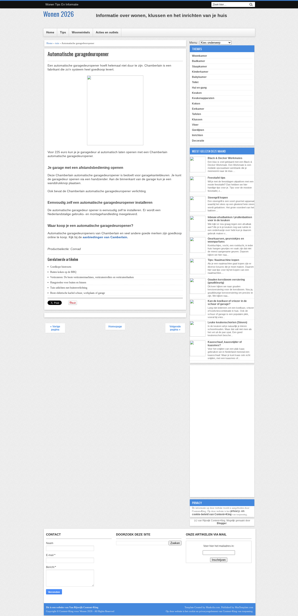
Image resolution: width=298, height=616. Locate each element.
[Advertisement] (222, 430)
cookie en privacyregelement (203, 611)
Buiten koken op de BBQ (63, 272)
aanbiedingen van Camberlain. (105, 237)
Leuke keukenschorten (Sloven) (227, 322)
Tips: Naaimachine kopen (223, 260)
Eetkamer (198, 108)
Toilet (195, 82)
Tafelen (196, 114)
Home (50, 32)
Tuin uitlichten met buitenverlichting (68, 287)
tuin (57, 43)
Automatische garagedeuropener (78, 54)
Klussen (197, 119)
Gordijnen (198, 130)
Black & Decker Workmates (225, 158)
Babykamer (199, 77)
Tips (63, 32)
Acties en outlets (107, 32)
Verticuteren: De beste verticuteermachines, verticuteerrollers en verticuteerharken (92, 277)
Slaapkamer (199, 66)
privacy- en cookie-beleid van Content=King (218, 513)
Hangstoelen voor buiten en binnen (68, 282)
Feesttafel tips (216, 177)
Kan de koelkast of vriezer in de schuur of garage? (227, 302)
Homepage (115, 326)
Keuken (197, 92)
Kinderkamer (200, 71)
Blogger (222, 523)
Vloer (195, 124)
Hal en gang (199, 87)
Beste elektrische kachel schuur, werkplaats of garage (77, 292)
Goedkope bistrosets (60, 266)
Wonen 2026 (58, 14)
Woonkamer (199, 55)
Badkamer (198, 61)
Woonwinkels (81, 32)
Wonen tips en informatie (61, 4)
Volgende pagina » (175, 328)
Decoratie (198, 140)
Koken (196, 103)
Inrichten (197, 135)
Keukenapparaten (203, 98)
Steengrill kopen (218, 197)
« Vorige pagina (55, 328)
